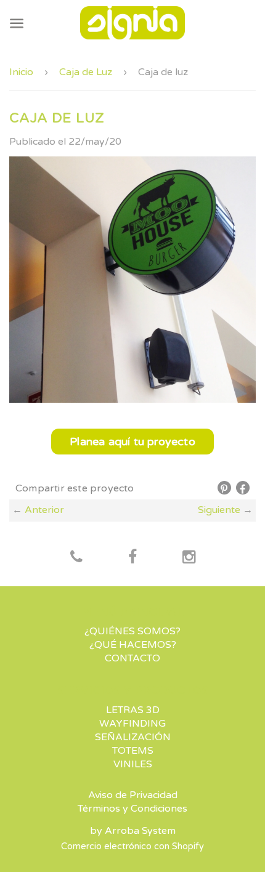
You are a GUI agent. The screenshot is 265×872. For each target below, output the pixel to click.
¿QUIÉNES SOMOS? (132, 631)
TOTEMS (132, 751)
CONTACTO (132, 658)
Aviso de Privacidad (132, 795)
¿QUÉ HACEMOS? (132, 645)
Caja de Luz (85, 72)
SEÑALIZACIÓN (133, 737)
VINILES (132, 764)
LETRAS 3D (133, 710)
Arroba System (140, 831)
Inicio (21, 72)
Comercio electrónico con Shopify (132, 846)
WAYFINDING (132, 723)
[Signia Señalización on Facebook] (76, 558)
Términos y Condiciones (132, 808)
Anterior (44, 510)
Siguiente (219, 510)
